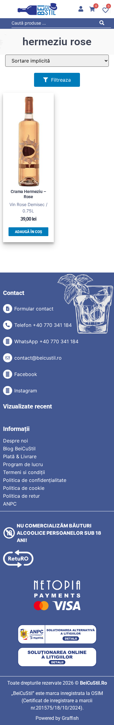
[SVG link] (37, 9)
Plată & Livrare (19, 456)
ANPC (10, 504)
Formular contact (34, 309)
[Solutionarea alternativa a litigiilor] (57, 634)
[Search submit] (103, 23)
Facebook (25, 374)
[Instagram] (7, 390)
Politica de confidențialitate (34, 480)
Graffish (70, 718)
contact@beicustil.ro (38, 358)
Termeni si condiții (24, 472)
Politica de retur (21, 496)
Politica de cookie (23, 488)
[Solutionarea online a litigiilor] (57, 657)
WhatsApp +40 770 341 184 (46, 341)
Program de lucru (23, 464)
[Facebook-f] (7, 374)
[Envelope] (7, 357)
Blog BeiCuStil (19, 449)
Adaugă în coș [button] (28, 232)
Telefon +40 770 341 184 (43, 325)
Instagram (25, 391)
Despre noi (15, 441)
